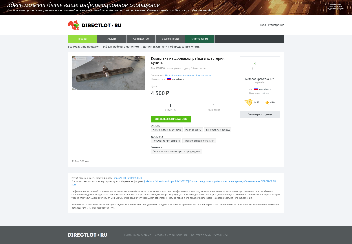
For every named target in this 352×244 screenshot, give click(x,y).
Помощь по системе (137, 235)
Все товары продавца (260, 114)
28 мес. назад (198, 68)
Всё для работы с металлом (121, 46)
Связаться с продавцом (171, 119)
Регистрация (276, 25)
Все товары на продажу (83, 46)
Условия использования (171, 235)
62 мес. (266, 93)
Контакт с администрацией (209, 235)
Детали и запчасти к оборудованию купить (171, 46)
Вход (263, 25)
